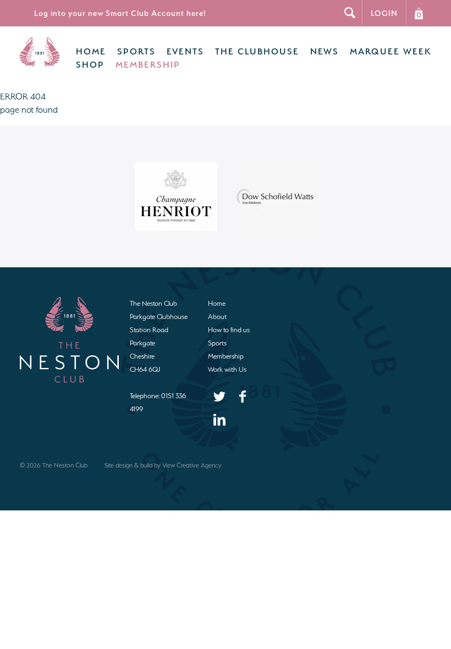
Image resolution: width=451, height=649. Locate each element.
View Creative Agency (192, 465)
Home (91, 51)
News (324, 51)
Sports (136, 51)
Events (185, 51)
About (217, 316)
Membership (148, 64)
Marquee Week (390, 51)
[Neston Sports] (39, 63)
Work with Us (227, 369)
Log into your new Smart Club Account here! (120, 13)
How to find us (229, 330)
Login (384, 13)
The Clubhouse (257, 51)
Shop (90, 64)
